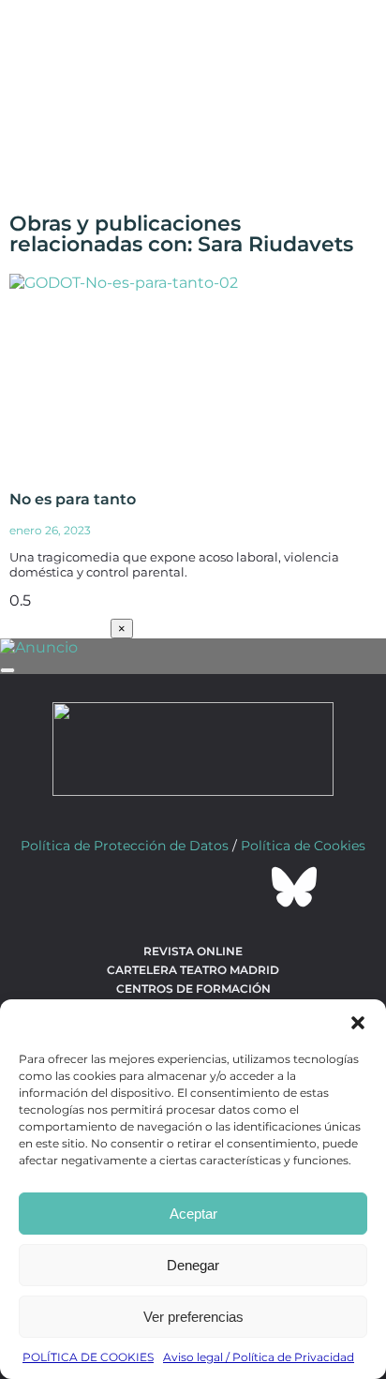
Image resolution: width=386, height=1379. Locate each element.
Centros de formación (193, 989)
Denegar (193, 1265)
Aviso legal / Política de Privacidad (258, 1357)
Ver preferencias (193, 1317)
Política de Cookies (303, 845)
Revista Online (193, 951)
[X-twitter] (142, 886)
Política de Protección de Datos (125, 845)
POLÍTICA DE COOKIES (88, 1357)
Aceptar (193, 1214)
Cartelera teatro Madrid (193, 970)
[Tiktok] (243, 886)
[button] (358, 1022)
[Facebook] (91, 886)
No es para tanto (72, 499)
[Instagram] (193, 886)
